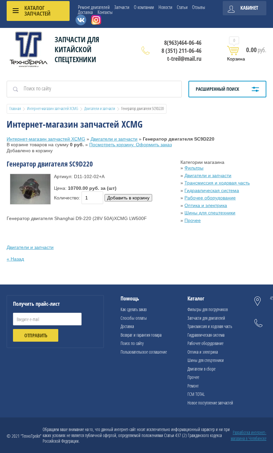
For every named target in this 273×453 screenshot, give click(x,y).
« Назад (15, 259)
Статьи (182, 7)
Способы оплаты (134, 318)
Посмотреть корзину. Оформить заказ (130, 144)
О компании (144, 7)
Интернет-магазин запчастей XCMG (52, 108)
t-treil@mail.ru (184, 58)
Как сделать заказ (133, 309)
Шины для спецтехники (209, 212)
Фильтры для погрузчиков (207, 309)
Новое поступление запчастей (210, 402)
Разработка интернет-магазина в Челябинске (248, 435)
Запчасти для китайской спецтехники (77, 49)
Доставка (85, 12)
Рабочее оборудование (210, 197)
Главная (15, 108)
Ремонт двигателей (94, 7)
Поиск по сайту (132, 343)
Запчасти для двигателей (206, 318)
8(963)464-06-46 (182, 43)
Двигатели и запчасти (99, 108)
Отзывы (198, 7)
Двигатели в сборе (201, 369)
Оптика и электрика (205, 205)
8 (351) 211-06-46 (181, 51)
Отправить (35, 335)
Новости (165, 7)
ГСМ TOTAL (196, 394)
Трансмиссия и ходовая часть (217, 182)
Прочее (192, 220)
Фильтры (193, 167)
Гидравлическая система (211, 190)
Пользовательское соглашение (144, 352)
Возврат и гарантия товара (141, 335)
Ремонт (193, 386)
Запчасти (121, 7)
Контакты (105, 12)
